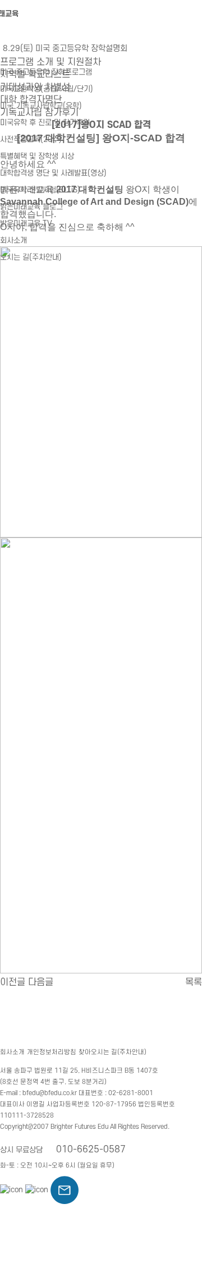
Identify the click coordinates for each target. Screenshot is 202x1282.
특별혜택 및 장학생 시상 (37, 156)
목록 (193, 982)
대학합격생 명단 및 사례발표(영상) (53, 173)
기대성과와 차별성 (35, 87)
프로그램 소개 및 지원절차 (50, 62)
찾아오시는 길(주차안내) (112, 1052)
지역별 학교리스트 (35, 75)
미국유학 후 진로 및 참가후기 (45, 122)
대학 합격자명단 (31, 100)
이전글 (12, 982)
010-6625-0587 (91, 1150)
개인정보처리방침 (51, 1052)
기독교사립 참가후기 (39, 113)
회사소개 (13, 240)
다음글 (40, 982)
